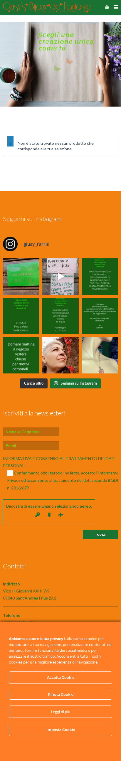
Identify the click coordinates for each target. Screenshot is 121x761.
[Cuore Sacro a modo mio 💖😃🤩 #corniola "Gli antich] (100, 355)
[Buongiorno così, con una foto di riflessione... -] (60, 355)
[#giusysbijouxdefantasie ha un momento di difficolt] (60, 276)
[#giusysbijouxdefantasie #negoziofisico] (21, 355)
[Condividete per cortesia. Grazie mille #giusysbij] (100, 316)
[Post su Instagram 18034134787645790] (21, 316)
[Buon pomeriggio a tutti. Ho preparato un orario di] (60, 316)
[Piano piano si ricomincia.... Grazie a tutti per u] (100, 276)
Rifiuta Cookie (60, 694)
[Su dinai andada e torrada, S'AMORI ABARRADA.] (21, 276)
